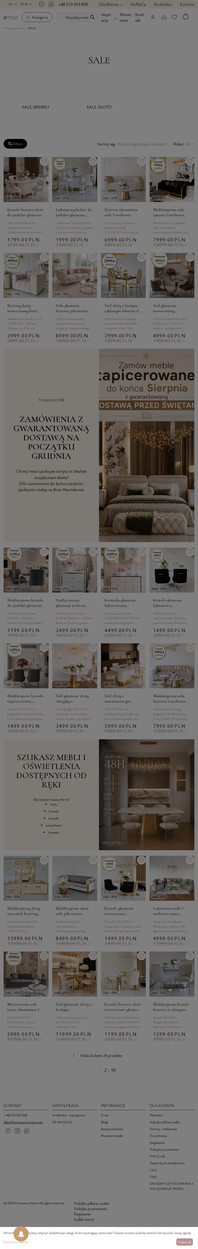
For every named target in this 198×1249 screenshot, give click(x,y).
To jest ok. (184, 1242)
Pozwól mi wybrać (15, 1242)
